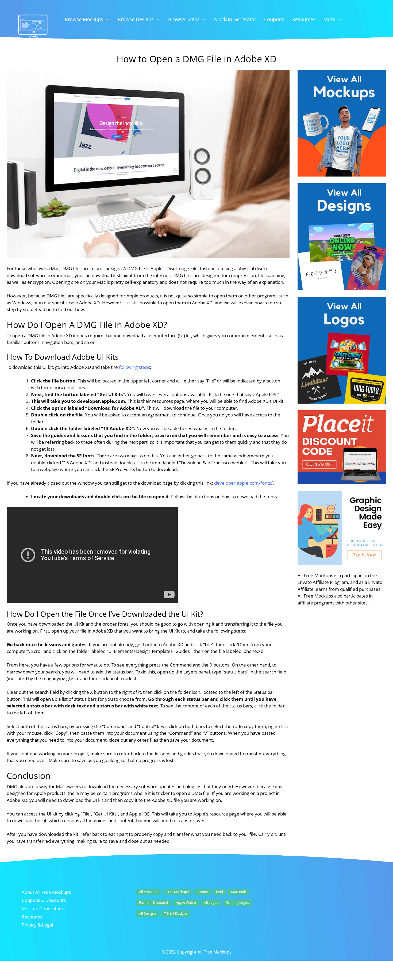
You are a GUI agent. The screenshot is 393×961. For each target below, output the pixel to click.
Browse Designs (136, 19)
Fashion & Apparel (153, 902)
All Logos (211, 902)
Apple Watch (186, 902)
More (329, 19)
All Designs (147, 913)
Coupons (274, 19)
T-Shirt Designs (175, 913)
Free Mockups (177, 891)
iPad (219, 891)
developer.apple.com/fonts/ (243, 483)
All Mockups (148, 891)
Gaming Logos (237, 902)
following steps (134, 367)
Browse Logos (184, 19)
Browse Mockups (84, 19)
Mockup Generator (235, 19)
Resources (303, 19)
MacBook (238, 891)
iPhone (202, 891)
